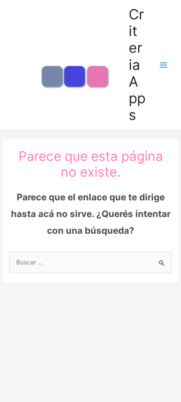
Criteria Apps (137, 65)
